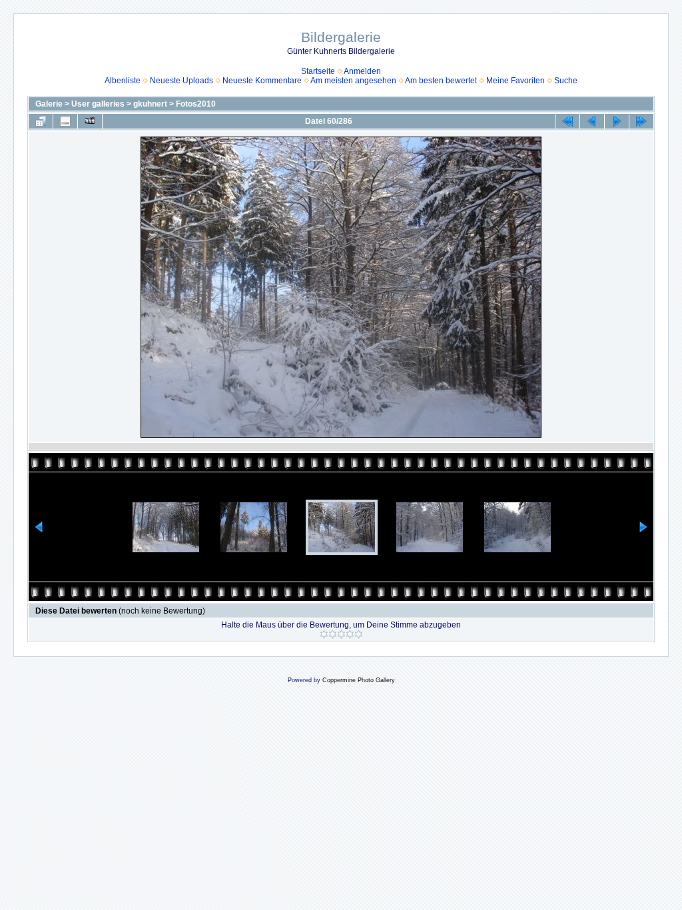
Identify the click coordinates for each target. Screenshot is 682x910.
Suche (565, 80)
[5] (358, 634)
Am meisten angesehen (353, 80)
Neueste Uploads (181, 80)
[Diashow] (90, 121)
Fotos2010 (196, 104)
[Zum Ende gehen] (641, 121)
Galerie (49, 104)
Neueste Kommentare (262, 80)
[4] (350, 634)
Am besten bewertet (441, 80)
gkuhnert (150, 104)
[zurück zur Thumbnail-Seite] (41, 121)
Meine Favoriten (515, 80)
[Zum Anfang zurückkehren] (567, 121)
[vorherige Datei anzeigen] (592, 121)
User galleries (98, 104)
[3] (341, 634)
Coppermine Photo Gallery (358, 680)
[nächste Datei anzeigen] (617, 121)
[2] (332, 634)
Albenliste (123, 80)
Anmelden (362, 71)
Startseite (318, 71)
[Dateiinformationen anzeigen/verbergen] (65, 121)
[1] (324, 634)
